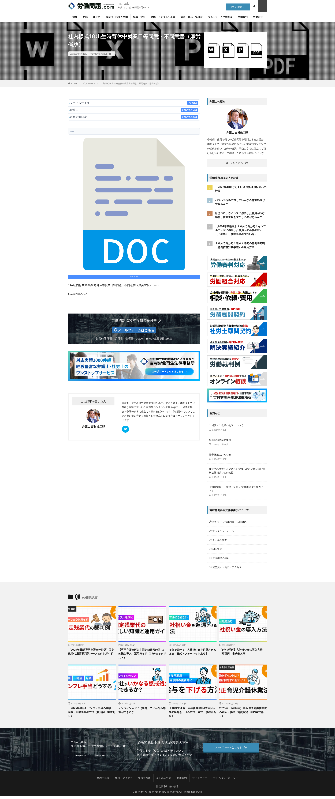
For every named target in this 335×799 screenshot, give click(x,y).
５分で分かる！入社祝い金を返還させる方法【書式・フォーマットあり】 (192, 651)
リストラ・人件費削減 (220, 16)
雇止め (96, 16)
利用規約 (217, 549)
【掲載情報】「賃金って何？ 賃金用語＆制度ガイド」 (236, 488)
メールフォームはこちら (136, 330)
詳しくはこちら (234, 162)
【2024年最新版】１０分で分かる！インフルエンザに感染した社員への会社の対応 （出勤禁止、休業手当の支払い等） (240, 230)
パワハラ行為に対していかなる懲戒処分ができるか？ (240, 202)
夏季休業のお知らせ (220, 454)
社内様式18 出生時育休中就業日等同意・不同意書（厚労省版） (130, 83)
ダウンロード (89, 83)
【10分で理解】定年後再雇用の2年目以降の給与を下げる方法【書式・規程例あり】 (192, 711)
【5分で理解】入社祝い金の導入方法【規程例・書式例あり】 (241, 651)
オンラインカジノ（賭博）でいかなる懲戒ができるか (142, 710)
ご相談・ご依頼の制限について (226, 425)
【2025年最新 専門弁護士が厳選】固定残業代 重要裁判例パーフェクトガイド (91, 651)
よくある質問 (219, 539)
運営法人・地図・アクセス (227, 567)
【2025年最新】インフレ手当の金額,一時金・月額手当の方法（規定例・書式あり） (91, 711)
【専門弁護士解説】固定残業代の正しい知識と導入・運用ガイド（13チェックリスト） (142, 653)
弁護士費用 (144, 777)
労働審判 (243, 16)
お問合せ (240, 6)
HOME (74, 83)
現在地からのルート (103, 755)
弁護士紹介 (103, 777)
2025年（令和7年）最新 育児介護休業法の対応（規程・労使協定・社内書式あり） (243, 711)
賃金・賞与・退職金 (192, 16)
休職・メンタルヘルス (163, 16)
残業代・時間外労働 (117, 16)
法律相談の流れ (220, 558)
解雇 (74, 16)
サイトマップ (199, 777)
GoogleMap (80, 755)
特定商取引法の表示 (167, 786)
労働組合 (258, 16)
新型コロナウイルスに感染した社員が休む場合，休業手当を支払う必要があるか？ (240, 215)
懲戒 (85, 16)
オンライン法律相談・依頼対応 (229, 521)
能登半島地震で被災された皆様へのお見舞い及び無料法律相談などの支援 (237, 470)
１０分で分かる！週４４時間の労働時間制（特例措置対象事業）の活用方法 (240, 245)
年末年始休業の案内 (220, 439)
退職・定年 (139, 16)
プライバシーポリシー (224, 530)
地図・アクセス (124, 777)
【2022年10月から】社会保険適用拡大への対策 (240, 189)
